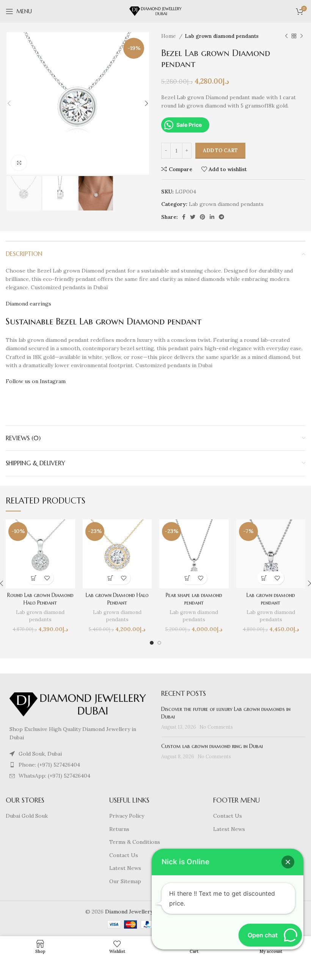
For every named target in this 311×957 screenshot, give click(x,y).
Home (169, 36)
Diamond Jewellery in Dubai (140, 911)
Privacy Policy (126, 815)
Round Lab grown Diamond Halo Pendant (40, 599)
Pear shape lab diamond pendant (194, 599)
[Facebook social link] (184, 217)
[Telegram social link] (221, 217)
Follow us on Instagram (36, 381)
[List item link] (77, 765)
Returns (119, 829)
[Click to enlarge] (19, 162)
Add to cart (220, 150)
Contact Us (123, 855)
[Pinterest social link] (202, 217)
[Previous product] (286, 36)
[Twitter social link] (193, 217)
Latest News (125, 868)
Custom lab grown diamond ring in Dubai (212, 746)
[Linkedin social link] (212, 217)
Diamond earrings (28, 303)
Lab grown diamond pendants (222, 36)
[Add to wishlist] (46, 577)
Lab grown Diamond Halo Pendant (117, 599)
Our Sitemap (125, 881)
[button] (33, 577)
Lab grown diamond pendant (271, 599)
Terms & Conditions (134, 842)
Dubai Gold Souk (27, 815)
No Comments (216, 727)
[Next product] (301, 36)
